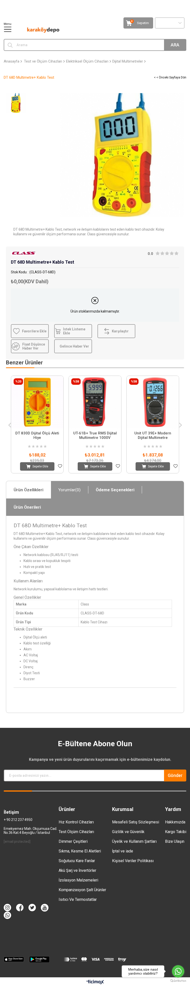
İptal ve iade (122, 851)
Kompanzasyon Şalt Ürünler (82, 889)
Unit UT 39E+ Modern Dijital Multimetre (152, 435)
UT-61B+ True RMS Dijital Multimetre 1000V (95, 435)
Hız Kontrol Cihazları (76, 822)
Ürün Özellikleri (28, 489)
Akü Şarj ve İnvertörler (77, 870)
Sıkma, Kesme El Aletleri (80, 851)
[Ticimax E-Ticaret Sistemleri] (95, 982)
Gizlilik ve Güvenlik (128, 831)
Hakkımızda (175, 822)
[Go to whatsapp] (178, 971)
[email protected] (17, 842)
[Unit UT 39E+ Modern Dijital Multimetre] (153, 402)
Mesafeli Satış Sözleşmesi (135, 822)
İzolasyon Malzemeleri (78, 880)
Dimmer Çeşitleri (73, 841)
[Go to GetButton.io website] (178, 981)
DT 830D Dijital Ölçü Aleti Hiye (37, 435)
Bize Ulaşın (174, 841)
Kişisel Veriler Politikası (133, 860)
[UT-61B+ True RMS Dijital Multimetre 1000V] (95, 402)
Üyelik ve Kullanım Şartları (134, 841)
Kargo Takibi (175, 831)
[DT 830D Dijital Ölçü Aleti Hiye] (37, 402)
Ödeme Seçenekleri (115, 489)
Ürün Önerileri (27, 507)
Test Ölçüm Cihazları (76, 831)
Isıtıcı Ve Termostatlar (78, 899)
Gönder (175, 775)
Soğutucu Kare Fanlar (77, 860)
